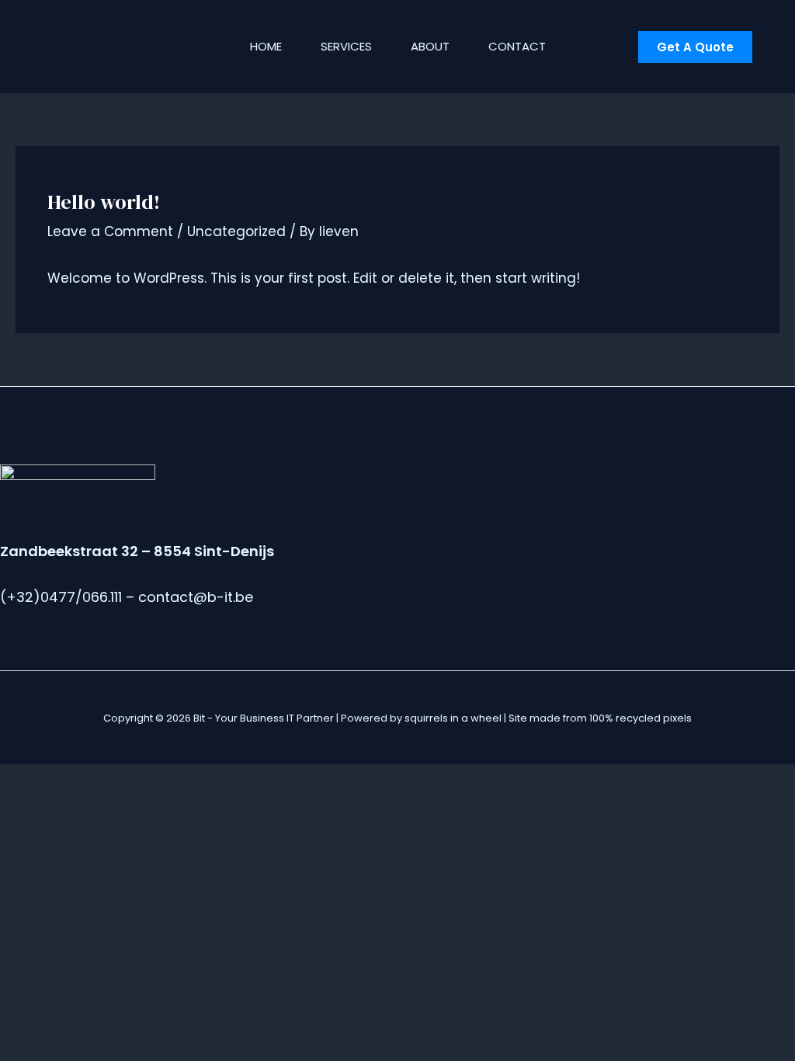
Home (266, 46)
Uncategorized (236, 231)
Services (346, 46)
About (430, 46)
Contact (517, 46)
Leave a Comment (110, 231)
